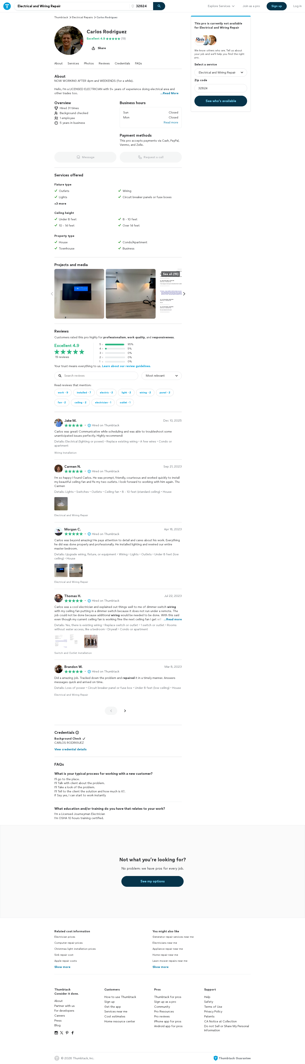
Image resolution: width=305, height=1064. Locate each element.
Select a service (205, 64)
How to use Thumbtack (120, 997)
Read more (171, 122)
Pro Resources (164, 1011)
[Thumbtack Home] (7, 6)
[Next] (125, 711)
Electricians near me (164, 942)
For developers (64, 1010)
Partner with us (64, 1006)
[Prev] (111, 711)
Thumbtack (61, 17)
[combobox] (71, 6)
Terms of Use (213, 1007)
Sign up (109, 1002)
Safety (208, 1002)
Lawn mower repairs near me (169, 960)
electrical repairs (82, 17)
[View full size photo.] (79, 294)
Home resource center (119, 1021)
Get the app (112, 1007)
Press (58, 1020)
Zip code (200, 80)
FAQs (138, 63)
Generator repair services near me (173, 936)
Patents (209, 1016)
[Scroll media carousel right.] (184, 293)
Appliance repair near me (167, 948)
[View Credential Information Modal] (76, 732)
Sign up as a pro (165, 1002)
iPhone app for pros (167, 1021)
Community (162, 1007)
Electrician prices (64, 936)
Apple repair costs (65, 960)
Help (207, 997)
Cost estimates (114, 1016)
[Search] (159, 6)
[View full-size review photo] (61, 503)
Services (73, 63)
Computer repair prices (68, 942)
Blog (57, 1025)
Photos (89, 63)
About (58, 63)
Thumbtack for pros (167, 997)
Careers (59, 1015)
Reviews (104, 63)
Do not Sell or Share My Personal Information (226, 1028)
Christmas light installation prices (75, 948)
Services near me (115, 1011)
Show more (62, 967)
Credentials (122, 63)
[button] (68, 40)
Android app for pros (168, 1026)
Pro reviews (162, 1016)
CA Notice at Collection (220, 1021)
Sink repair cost (63, 954)
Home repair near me (165, 954)
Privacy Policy (213, 1011)
